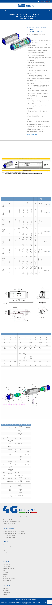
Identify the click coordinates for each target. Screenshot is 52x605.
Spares (4, 576)
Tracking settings (6, 592)
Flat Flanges (5, 572)
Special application (7, 580)
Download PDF (32, 134)
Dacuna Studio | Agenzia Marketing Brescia (26, 599)
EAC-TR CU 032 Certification (9, 537)
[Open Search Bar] (50, 11)
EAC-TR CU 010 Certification (9, 535)
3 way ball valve (6, 566)
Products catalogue (7, 554)
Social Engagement (7, 550)
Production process (7, 548)
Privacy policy (6, 588)
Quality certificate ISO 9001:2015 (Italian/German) (14, 533)
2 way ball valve (6, 564)
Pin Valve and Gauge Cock (8, 568)
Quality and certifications (8, 546)
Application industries (7, 552)
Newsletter (5, 594)
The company (6, 544)
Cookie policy (6, 590)
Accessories (5, 574)
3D (46, 232)
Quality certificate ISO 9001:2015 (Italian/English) (14, 531)
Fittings (4, 570)
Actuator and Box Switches (26, 18)
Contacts (5, 556)
